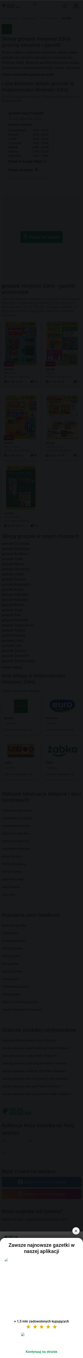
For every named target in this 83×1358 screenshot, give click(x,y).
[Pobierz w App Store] (41, 1339)
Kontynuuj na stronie (41, 1352)
